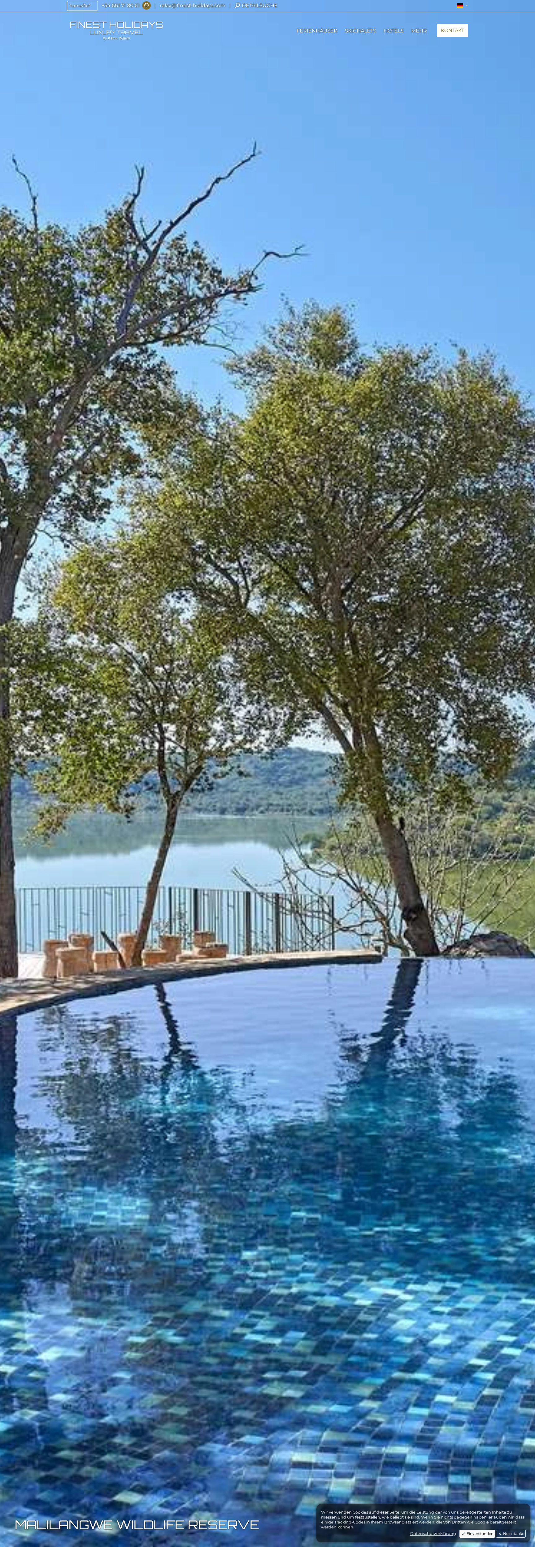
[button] (462, 5)
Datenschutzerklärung (433, 1533)
